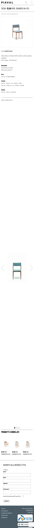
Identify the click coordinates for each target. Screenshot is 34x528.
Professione (6, 489)
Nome (4, 477)
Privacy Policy (17, 496)
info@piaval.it (4, 517)
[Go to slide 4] (19, 427)
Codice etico (30, 512)
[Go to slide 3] (17, 427)
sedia (3, 8)
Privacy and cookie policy (27, 508)
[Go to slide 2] (16, 427)
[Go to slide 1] (14, 427)
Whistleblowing (29, 510)
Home (2, 14)
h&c (5, 14)
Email (4, 471)
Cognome (5, 483)
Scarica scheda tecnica (6, 100)
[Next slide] (31, 268)
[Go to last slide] (2, 268)
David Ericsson (8, 51)
